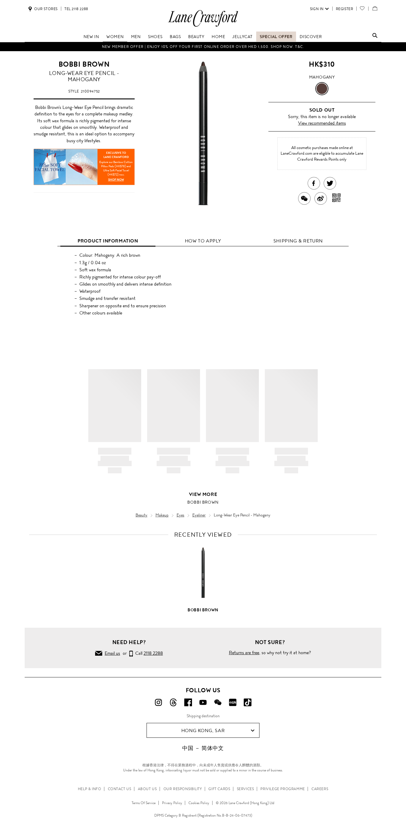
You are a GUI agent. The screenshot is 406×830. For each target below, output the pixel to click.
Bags (175, 37)
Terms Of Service (143, 803)
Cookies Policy (198, 803)
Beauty (196, 37)
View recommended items (322, 123)
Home (218, 37)
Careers (319, 789)
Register (344, 9)
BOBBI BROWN (84, 64)
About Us (147, 789)
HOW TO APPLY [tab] (203, 240)
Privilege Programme (282, 789)
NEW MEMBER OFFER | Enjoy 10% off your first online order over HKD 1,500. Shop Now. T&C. (203, 46)
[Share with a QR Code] (336, 198)
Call (148, 653)
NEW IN (91, 37)
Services (245, 789)
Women (115, 37)
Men (136, 37)
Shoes (155, 37)
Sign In (317, 9)
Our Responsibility (182, 789)
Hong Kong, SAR (203, 730)
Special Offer (276, 37)
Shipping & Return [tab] (298, 240)
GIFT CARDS (219, 789)
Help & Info (89, 789)
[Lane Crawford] (203, 26)
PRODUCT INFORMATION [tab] (108, 240)
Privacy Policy (172, 803)
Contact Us (119, 789)
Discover (311, 37)
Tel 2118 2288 (76, 9)
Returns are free (244, 652)
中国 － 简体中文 (203, 748)
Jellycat (242, 37)
